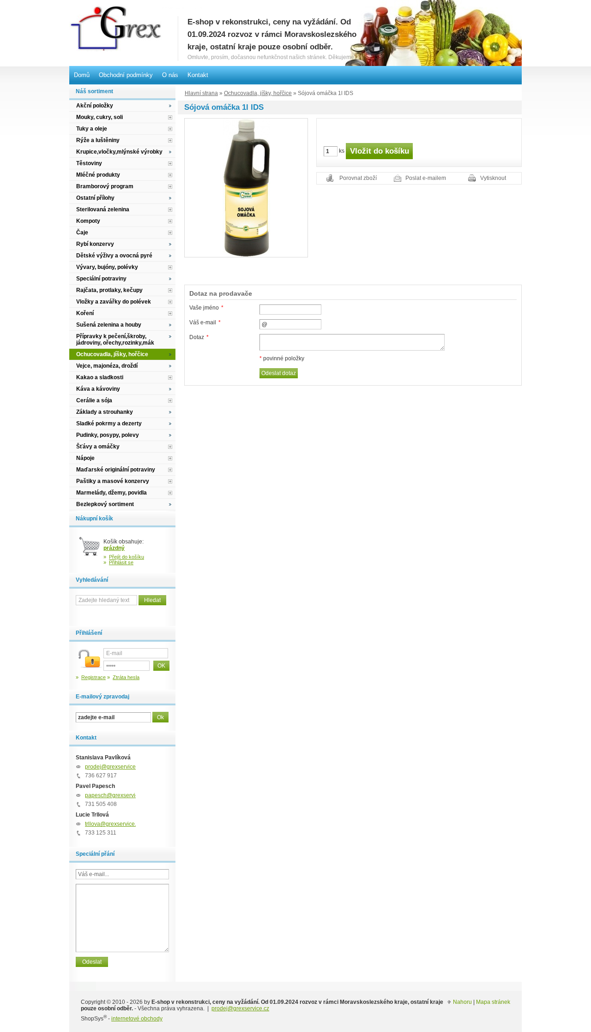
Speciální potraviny (101, 278)
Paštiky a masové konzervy (112, 481)
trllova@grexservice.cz (113, 824)
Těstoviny (89, 163)
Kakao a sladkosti (99, 377)
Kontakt (197, 75)
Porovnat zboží (358, 178)
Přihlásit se (121, 562)
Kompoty (88, 221)
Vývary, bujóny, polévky (107, 267)
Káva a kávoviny (98, 389)
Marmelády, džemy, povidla (111, 492)
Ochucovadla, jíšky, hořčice (258, 93)
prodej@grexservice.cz (114, 767)
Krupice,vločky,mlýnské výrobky (119, 152)
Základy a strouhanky (104, 412)
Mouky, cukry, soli (99, 117)
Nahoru (462, 1002)
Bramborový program (104, 186)
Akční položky (94, 105)
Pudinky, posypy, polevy (107, 435)
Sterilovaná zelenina (102, 209)
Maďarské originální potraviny (115, 469)
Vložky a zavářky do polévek (113, 301)
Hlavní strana (201, 93)
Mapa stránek (493, 1002)
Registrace (93, 677)
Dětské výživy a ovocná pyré (114, 255)
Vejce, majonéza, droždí (107, 366)
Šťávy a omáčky (98, 446)
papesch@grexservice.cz (116, 795)
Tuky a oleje (91, 128)
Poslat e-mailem (425, 178)
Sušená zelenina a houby (108, 325)
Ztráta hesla (126, 677)
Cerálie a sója (94, 400)
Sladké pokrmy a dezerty (109, 423)
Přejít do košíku (126, 557)
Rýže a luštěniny (98, 140)
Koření (85, 313)
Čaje (82, 232)
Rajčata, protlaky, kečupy (109, 290)
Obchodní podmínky (126, 75)
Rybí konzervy (95, 244)
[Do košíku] (89, 549)
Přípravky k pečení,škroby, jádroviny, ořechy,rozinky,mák (115, 339)
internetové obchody (137, 1018)
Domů (82, 75)
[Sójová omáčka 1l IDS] (246, 187)
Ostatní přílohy (95, 198)
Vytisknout (493, 178)
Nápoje (85, 458)
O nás (170, 75)
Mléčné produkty (98, 175)
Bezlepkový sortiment (105, 504)
